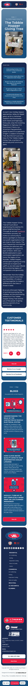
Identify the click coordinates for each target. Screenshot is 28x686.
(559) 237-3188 (5, 646)
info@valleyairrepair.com (9, 651)
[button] (22, 683)
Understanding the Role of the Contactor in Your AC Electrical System (14, 70)
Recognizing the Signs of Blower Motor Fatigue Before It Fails (14, 89)
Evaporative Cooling (14, 560)
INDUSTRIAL (12, 583)
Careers (11, 566)
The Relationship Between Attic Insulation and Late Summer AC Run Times (14, 96)
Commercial (13, 569)
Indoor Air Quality (13, 563)
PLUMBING (12, 588)
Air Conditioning (13, 555)
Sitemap (24, 676)
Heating (11, 558)
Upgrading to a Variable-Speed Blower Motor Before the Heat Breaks (14, 102)
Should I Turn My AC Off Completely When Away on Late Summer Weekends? (14, 83)
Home (13, 17)
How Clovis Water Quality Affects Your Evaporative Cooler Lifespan (14, 77)
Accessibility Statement (15, 676)
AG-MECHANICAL (14, 585)
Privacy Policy (5, 676)
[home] (7, 4)
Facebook (21, 231)
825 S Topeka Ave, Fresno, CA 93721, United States (12, 641)
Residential (13, 552)
